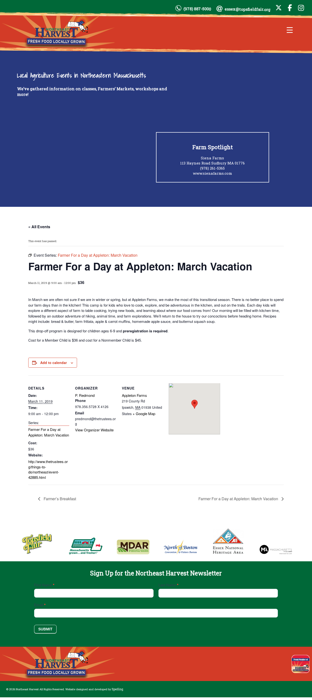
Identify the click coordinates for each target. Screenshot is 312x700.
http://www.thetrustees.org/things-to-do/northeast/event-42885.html (48, 469)
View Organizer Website (94, 429)
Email (40, 605)
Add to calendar (53, 362)
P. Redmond (85, 395)
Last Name (168, 585)
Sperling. (118, 689)
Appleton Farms (134, 395)
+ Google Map (144, 413)
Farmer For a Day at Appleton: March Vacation (48, 432)
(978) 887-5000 (197, 8)
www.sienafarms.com (212, 173)
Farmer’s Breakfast (59, 498)
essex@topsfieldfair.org (248, 9)
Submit (45, 629)
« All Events (39, 226)
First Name (44, 585)
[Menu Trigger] (289, 29)
